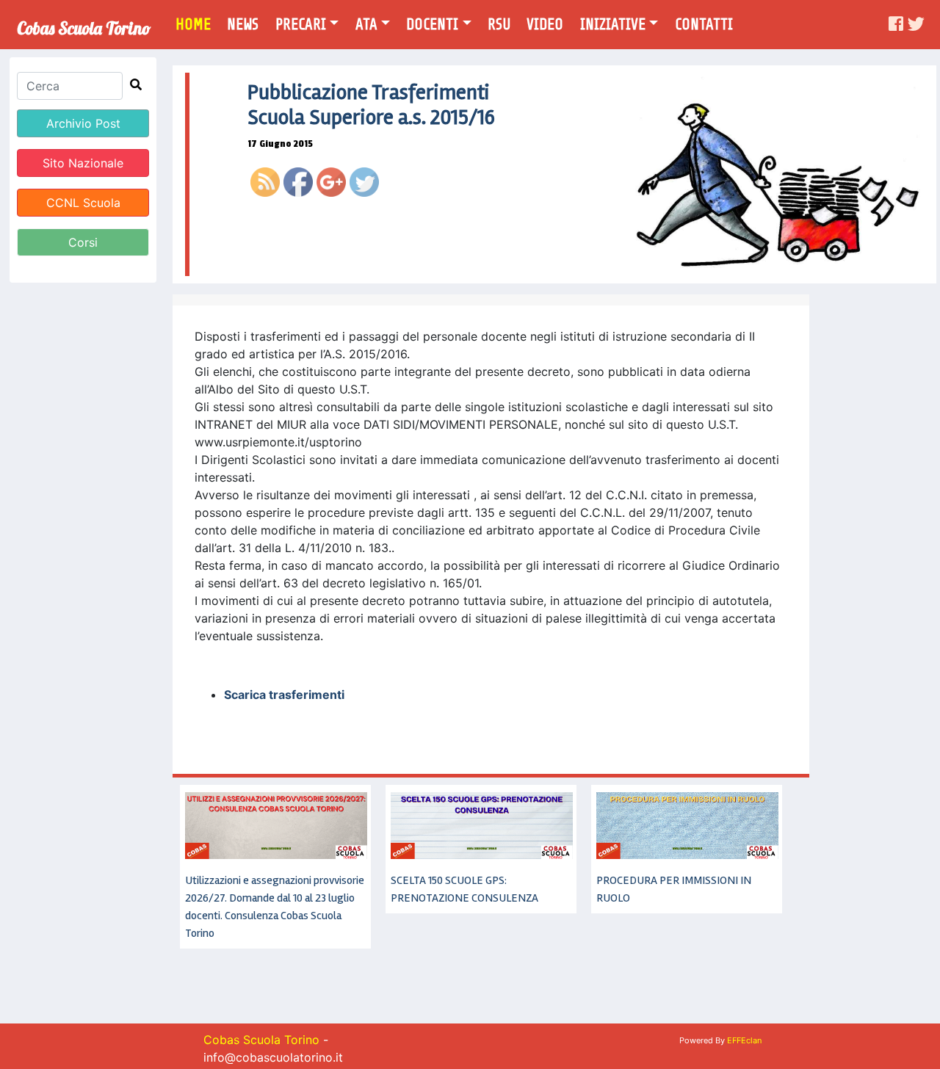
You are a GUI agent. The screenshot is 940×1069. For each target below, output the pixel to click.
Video (545, 24)
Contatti (704, 24)
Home (198, 24)
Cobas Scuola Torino (84, 23)
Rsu (499, 24)
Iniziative (613, 24)
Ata (366, 24)
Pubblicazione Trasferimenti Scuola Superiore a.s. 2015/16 (371, 105)
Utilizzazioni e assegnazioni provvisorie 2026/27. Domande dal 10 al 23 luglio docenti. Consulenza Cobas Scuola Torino (274, 907)
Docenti (432, 24)
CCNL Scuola (83, 202)
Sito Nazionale (83, 163)
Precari (300, 24)
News (242, 24)
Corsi (83, 242)
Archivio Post (83, 123)
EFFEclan (744, 1040)
